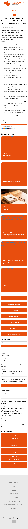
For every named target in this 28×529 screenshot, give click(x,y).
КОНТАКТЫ (14, 512)
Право (14, 452)
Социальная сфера (14, 459)
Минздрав (14, 442)
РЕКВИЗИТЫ (14, 508)
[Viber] (10, 128)
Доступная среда (14, 438)
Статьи (14, 490)
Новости (14, 486)
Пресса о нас (14, 456)
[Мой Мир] (6, 128)
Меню (14, 10)
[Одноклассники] (4, 128)
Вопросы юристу (14, 435)
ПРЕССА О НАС (14, 497)
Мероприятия (14, 493)
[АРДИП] (14, 3)
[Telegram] (14, 128)
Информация (13, 482)
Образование (14, 445)
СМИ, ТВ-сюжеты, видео (14, 501)
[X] (8, 128)
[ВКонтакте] (2, 128)
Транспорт (14, 466)
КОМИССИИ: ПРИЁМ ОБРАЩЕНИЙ (13, 505)
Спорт (14, 463)
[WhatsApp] (12, 128)
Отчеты (14, 449)
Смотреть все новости (14, 385)
